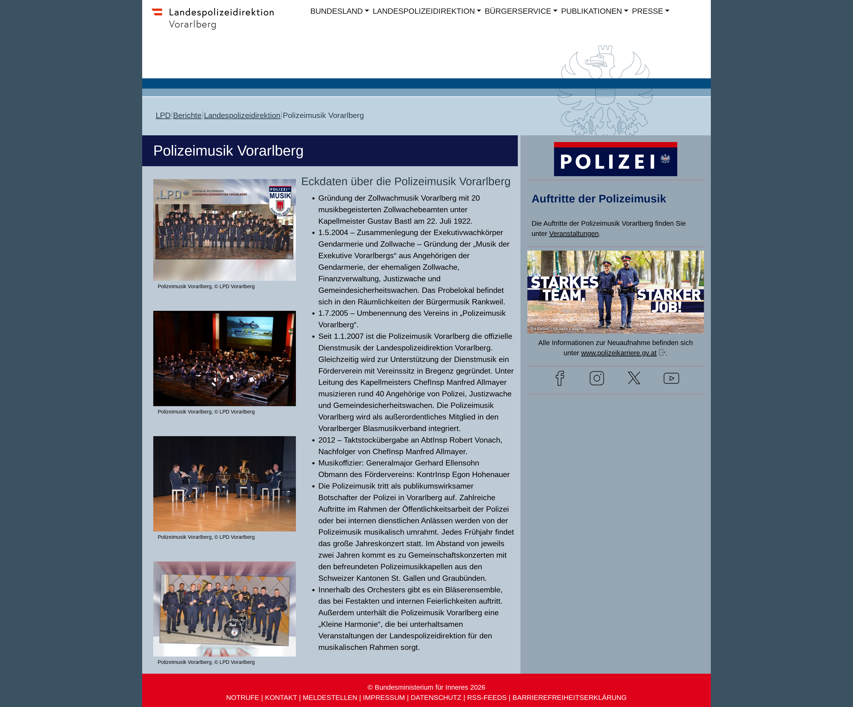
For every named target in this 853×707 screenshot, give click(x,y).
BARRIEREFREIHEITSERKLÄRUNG (569, 697)
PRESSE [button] (647, 11)
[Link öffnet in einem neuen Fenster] (615, 325)
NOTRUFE (242, 697)
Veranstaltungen (574, 234)
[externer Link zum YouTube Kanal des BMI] (671, 379)
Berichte (187, 115)
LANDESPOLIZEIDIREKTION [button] (424, 11)
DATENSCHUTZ (436, 697)
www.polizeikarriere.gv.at (619, 353)
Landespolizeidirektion (242, 115)
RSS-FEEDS (487, 697)
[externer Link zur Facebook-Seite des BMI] (559, 379)
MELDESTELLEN (330, 697)
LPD (163, 115)
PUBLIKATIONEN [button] (591, 11)
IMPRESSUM (384, 697)
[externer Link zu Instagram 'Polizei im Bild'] (596, 379)
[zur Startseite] (217, 28)
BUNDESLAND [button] (336, 11)
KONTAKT (281, 697)
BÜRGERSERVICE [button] (518, 11)
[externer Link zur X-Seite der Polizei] (634, 379)
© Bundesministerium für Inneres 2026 (426, 687)
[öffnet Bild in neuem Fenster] (224, 272)
